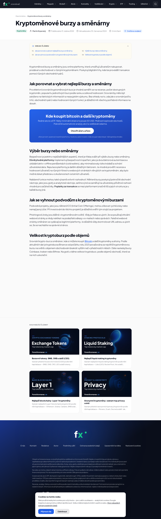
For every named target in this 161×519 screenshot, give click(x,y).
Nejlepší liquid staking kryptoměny (100, 358)
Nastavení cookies (133, 445)
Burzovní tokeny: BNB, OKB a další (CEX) (50, 358)
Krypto (111, 4)
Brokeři (62, 4)
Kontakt (33, 445)
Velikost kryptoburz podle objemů (98, 55)
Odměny (37, 4)
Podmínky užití (69, 445)
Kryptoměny (21, 31)
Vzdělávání (99, 4)
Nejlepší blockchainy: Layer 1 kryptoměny (51, 400)
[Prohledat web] (155, 4)
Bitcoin (88, 241)
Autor (56, 445)
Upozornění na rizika (113, 445)
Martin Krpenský (39, 31)
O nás (22, 445)
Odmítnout (62, 511)
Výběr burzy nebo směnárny (96, 51)
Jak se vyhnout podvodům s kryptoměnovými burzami (56, 55)
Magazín (50, 4)
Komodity (85, 4)
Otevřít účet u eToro (80, 130)
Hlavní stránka (21, 16)
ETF (121, 4)
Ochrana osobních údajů (90, 445)
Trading (132, 4)
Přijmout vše (46, 511)
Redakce (45, 445)
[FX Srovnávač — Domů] (80, 434)
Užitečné (144, 4)
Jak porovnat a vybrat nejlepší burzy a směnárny (53, 51)
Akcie (73, 4)
